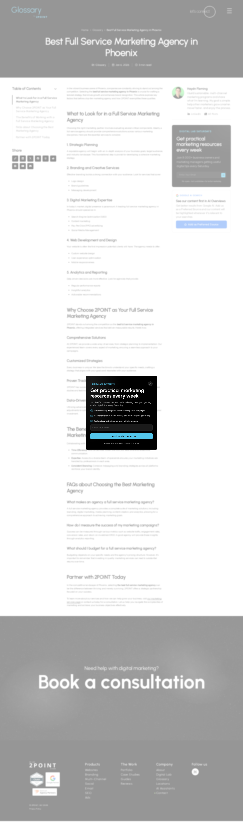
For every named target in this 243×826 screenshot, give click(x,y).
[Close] (150, 383)
